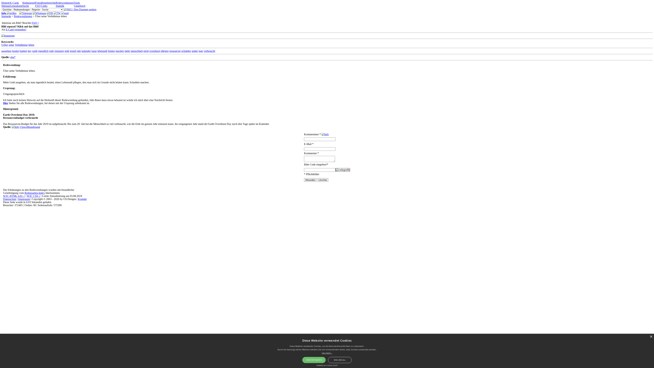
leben (31, 44)
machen (119, 51)
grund (73, 51)
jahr (79, 51)
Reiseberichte (48, 2)
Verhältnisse (21, 44)
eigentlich (43, 51)
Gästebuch (79, 5)
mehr (127, 51)
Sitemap (5, 5)
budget (23, 51)
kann (94, 51)
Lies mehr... (327, 353)
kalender (86, 51)
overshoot (154, 51)
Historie (5, 2)
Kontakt (82, 199)
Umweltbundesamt (30, 127)
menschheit (137, 51)
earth (34, 51)
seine (11, 44)
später (195, 51)
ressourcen (175, 51)
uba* (12, 57)
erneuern (59, 51)
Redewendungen (65, 2)
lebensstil (102, 51)
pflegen (165, 51)
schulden (186, 51)
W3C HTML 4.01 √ (14, 196)
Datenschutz (9, 199)
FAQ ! (35, 22)
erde (51, 51)
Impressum (24, 199)
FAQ (38, 5)
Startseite (6, 16)
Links (44, 5)
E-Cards (14, 2)
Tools (77, 2)
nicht (146, 51)
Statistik (60, 5)
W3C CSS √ (33, 196)
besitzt (15, 51)
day (30, 51)
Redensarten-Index (35, 192)
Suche (25, 5)
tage (201, 51)
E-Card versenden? (16, 29)
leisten (111, 51)
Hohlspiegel (28, 2)
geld (67, 51)
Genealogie (16, 5)
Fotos (38, 2)
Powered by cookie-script (327, 365)
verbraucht (209, 51)
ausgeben (6, 51)
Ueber (4, 44)
